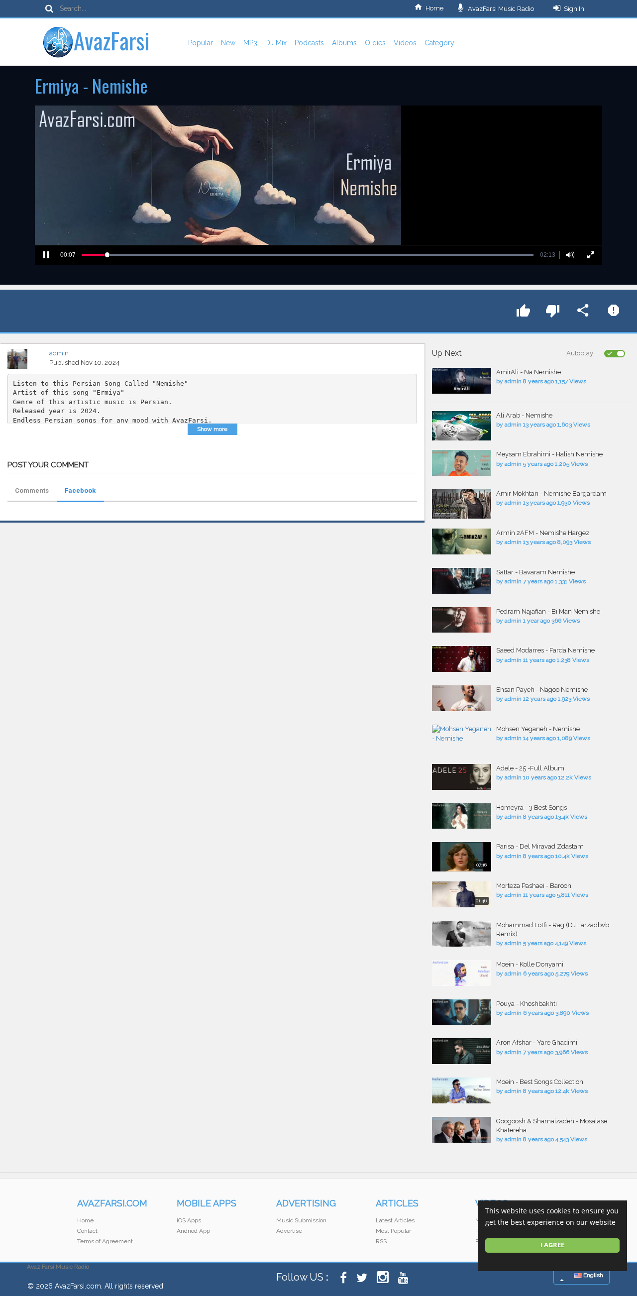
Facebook (80, 490)
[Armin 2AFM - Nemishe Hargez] (461, 541)
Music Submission (301, 1220)
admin (59, 353)
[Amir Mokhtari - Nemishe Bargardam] (461, 504)
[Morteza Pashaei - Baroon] (461, 894)
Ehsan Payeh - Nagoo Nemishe (542, 689)
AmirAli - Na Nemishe (528, 372)
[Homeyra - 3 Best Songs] (461, 816)
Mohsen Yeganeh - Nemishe (538, 729)
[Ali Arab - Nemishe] (461, 425)
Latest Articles (395, 1220)
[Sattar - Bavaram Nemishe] (461, 581)
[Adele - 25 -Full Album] (461, 777)
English (592, 1275)
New (228, 43)
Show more (212, 429)
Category (439, 43)
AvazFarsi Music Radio (500, 8)
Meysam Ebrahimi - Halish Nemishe (549, 454)
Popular (200, 43)
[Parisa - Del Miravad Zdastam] (461, 856)
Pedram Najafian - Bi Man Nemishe (548, 611)
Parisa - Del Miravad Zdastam (540, 846)
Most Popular (393, 1230)
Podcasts (309, 43)
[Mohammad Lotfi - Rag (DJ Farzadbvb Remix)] (461, 934)
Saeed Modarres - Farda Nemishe (545, 650)
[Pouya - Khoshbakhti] (461, 1012)
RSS (381, 1241)
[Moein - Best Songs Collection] (461, 1090)
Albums (344, 43)
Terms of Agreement (105, 1241)
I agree (552, 1245)
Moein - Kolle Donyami (529, 964)
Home (434, 8)
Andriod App (193, 1230)
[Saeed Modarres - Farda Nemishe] (461, 659)
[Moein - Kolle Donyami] (461, 973)
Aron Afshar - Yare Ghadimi (536, 1042)
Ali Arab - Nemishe (524, 415)
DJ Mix (276, 43)
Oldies (375, 43)
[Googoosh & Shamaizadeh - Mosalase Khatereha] (461, 1130)
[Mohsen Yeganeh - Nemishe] (461, 734)
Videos (405, 43)
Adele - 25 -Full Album (530, 768)
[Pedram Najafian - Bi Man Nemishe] (461, 620)
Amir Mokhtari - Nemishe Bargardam (551, 493)
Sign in (574, 8)
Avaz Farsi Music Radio (58, 1266)
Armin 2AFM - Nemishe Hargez (542, 533)
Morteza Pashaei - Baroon (533, 885)
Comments (32, 490)
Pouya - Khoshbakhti (526, 1003)
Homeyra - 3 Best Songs (531, 807)
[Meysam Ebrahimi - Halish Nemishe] (461, 463)
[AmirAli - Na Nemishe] (461, 381)
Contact (87, 1230)
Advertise (289, 1230)
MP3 (250, 43)
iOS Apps (189, 1220)
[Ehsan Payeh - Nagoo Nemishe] (461, 698)
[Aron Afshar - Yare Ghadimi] (461, 1051)
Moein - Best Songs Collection (539, 1081)
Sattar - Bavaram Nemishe (535, 572)
